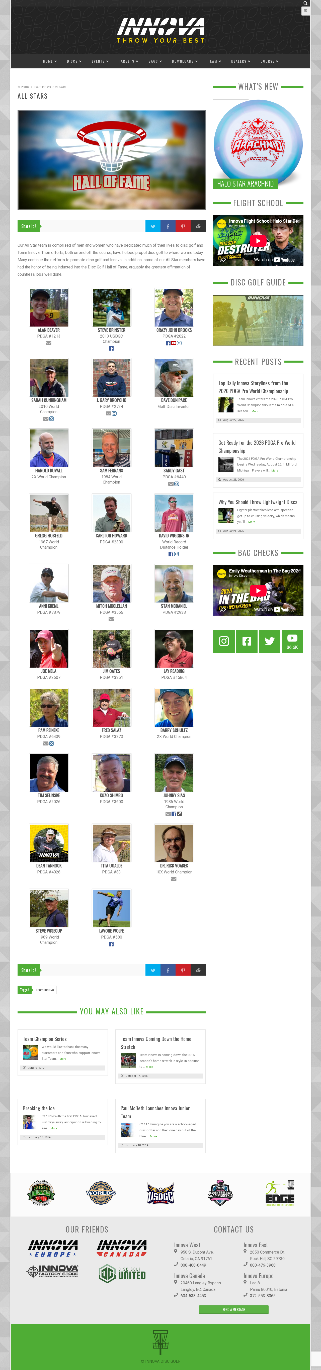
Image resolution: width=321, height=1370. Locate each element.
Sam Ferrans (111, 470)
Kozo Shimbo (111, 795)
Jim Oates (111, 671)
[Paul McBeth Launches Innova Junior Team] (128, 1129)
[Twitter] (269, 641)
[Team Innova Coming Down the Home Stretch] (128, 1060)
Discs (72, 61)
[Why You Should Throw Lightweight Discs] (225, 515)
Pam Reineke (48, 730)
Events (98, 61)
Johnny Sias (174, 795)
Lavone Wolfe (111, 930)
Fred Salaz (111, 730)
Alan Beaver (49, 330)
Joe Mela (48, 671)
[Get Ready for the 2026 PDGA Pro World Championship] (225, 464)
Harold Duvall (48, 470)
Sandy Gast (174, 470)
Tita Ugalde (111, 865)
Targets (126, 61)
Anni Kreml (48, 605)
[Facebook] (247, 641)
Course (268, 61)
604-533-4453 (193, 1295)
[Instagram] (224, 641)
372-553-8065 (263, 1295)
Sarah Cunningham (48, 400)
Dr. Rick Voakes (174, 865)
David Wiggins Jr (174, 535)
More (62, 1058)
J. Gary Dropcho (111, 400)
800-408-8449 (193, 1265)
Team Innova (42, 86)
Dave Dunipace (174, 400)
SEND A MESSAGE (233, 1309)
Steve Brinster (111, 330)
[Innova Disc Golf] (160, 30)
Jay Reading (174, 671)
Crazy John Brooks (174, 330)
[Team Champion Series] (30, 1052)
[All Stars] (112, 160)
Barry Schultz (174, 730)
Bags (153, 61)
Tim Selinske (49, 795)
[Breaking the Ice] (30, 1121)
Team (212, 61)
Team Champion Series (45, 1038)
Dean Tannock (48, 865)
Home (48, 61)
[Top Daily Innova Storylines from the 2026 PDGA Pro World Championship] (225, 404)
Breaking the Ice (39, 1108)
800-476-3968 (263, 1265)
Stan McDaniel (174, 605)
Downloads (183, 61)
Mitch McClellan (111, 605)
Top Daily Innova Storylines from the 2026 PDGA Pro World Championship (253, 387)
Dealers (239, 61)
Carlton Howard (111, 535)
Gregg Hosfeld (48, 535)
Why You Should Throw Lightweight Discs (257, 502)
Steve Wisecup (49, 930)
